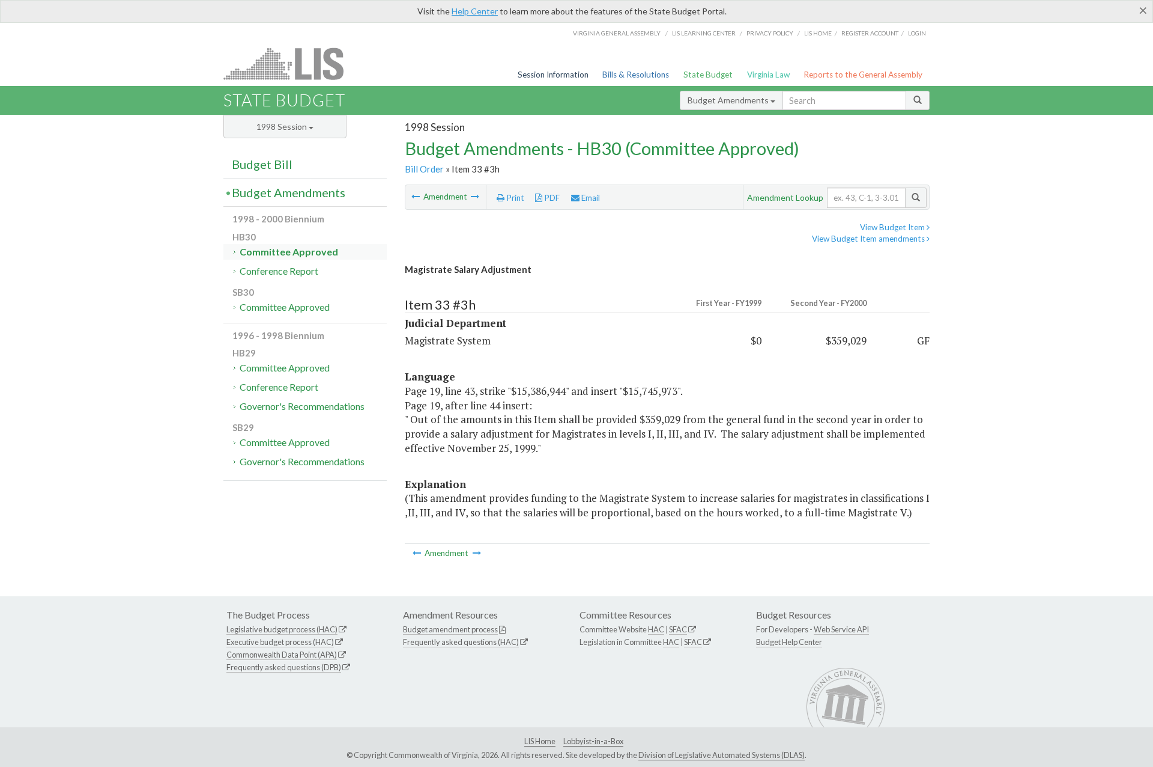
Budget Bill (262, 164)
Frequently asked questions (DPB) (283, 667)
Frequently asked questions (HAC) (461, 642)
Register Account (869, 33)
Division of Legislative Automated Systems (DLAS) (721, 755)
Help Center (475, 11)
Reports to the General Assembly (862, 74)
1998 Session (282, 126)
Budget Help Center (789, 642)
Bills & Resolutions (635, 74)
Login (917, 33)
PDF (551, 198)
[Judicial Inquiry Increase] (475, 196)
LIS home (818, 33)
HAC (656, 629)
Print (514, 198)
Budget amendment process (450, 629)
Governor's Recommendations (302, 406)
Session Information (553, 74)
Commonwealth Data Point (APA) (281, 654)
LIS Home (539, 741)
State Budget (708, 74)
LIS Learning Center (704, 33)
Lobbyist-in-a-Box (593, 741)
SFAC (678, 629)
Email (590, 198)
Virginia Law (768, 74)
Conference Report (279, 271)
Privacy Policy (769, 33)
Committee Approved (289, 251)
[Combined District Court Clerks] (416, 196)
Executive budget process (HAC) (280, 642)
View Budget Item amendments (869, 238)
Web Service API (841, 629)
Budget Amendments (729, 100)
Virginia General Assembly (617, 33)
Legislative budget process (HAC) (281, 629)
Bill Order (424, 168)
